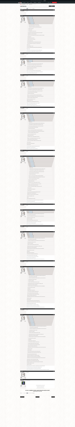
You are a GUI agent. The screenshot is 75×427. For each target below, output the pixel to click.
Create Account (54, 2)
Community (35, 2)
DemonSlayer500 (30, 18)
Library (31, 2)
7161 (25, 8)
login (37, 390)
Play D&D (24, 2)
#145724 (53, 15)
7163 (28, 8)
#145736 (53, 231)
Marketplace (39, 2)
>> (32, 18)
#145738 (53, 266)
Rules (27, 2)
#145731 (53, 150)
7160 (24, 8)
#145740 (53, 314)
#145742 (53, 379)
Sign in (50, 2)
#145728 (53, 80)
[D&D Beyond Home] (20, 2)
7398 (32, 8)
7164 (30, 8)
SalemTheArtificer (31, 19)
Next (33, 8)
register (41, 390)
